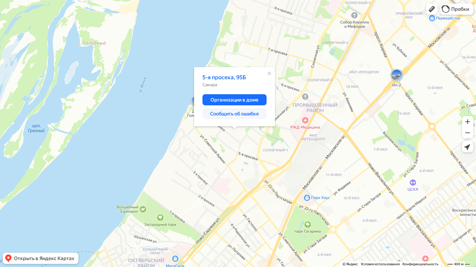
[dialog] (234, 96)
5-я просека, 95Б (224, 77)
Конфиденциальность (420, 264)
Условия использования (380, 264)
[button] (431, 9)
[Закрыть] (269, 73)
